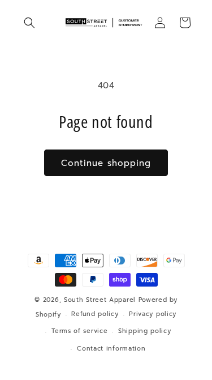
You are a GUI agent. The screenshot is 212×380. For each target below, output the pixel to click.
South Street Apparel (100, 300)
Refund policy (94, 314)
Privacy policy (152, 314)
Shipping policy (144, 331)
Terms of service (79, 331)
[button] (29, 22)
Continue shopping (106, 163)
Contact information (111, 348)
